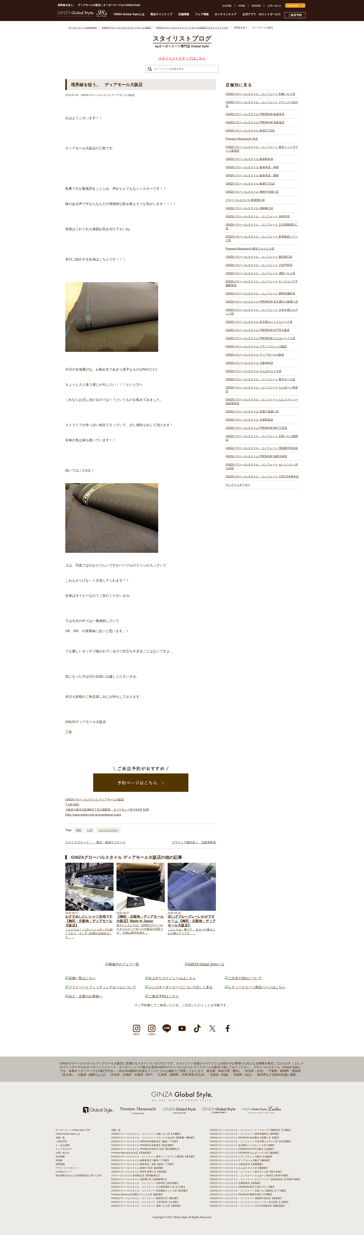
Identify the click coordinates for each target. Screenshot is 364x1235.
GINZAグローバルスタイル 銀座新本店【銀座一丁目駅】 (140, 1160)
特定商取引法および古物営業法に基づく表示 (79, 1175)
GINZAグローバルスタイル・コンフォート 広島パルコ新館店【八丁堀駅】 (248, 1190)
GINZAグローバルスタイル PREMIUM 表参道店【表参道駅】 (142, 1145)
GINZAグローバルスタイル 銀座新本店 (249, 159)
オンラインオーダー (238, 484)
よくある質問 (63, 1145)
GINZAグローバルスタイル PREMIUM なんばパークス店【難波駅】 (245, 1152)
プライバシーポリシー (67, 1168)
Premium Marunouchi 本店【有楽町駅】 (131, 1152)
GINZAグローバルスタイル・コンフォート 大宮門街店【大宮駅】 (145, 1202)
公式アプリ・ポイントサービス (261, 14)
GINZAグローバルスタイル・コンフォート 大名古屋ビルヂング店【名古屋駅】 (251, 1141)
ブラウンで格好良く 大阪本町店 (194, 842)
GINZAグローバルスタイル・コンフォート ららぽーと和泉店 (262, 389)
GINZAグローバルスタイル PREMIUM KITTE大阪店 (258, 330)
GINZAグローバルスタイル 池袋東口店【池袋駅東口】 (139, 1179)
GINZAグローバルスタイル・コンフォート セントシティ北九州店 (262, 466)
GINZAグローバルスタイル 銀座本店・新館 (252, 175)
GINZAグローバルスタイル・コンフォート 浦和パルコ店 (260, 273)
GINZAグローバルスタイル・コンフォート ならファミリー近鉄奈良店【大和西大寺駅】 (255, 1179)
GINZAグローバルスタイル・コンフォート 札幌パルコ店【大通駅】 (146, 1134)
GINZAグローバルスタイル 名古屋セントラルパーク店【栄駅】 (243, 1145)
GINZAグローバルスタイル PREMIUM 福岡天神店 (256, 456)
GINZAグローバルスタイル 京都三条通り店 (252, 411)
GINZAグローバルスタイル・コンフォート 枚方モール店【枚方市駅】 (246, 1171)
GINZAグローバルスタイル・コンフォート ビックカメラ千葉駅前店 (262, 283)
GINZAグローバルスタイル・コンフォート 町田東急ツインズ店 (262, 238)
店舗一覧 (60, 1137)
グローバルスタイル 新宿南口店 (245, 200)
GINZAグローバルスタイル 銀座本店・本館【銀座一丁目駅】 (143, 1164)
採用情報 (256, 5)
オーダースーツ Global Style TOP (73, 1130)
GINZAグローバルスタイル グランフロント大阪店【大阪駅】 (241, 1156)
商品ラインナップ (161, 14)
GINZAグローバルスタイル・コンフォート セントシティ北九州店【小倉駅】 (249, 1202)
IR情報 (241, 5)
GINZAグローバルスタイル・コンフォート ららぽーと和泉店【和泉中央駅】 (249, 1175)
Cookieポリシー (64, 1171)
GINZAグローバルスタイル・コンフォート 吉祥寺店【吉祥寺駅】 (145, 1183)
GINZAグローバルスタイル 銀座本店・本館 (252, 167)
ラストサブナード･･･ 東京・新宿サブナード (95, 842)
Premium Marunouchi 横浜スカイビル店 (250, 248)
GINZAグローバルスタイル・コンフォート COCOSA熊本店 (262, 476)
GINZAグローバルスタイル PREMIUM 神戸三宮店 (256, 427)
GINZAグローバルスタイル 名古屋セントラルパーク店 (259, 321)
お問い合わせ (274, 5)
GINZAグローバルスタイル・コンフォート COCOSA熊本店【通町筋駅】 (248, 1205)
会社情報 (227, 5)
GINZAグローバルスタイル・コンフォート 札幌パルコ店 (260, 94)
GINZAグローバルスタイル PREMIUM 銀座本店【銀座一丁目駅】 (145, 1141)
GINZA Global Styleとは (129, 14)
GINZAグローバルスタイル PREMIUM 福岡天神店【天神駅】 (241, 1194)
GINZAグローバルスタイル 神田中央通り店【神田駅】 (139, 1171)
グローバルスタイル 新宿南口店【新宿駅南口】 (136, 1175)
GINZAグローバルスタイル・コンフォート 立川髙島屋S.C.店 (262, 226)
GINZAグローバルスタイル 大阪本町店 (249, 362)
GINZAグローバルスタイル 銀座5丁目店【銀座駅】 (137, 1168)
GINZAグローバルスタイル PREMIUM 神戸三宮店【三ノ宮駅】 (242, 1187)
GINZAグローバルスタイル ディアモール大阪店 (255, 354)
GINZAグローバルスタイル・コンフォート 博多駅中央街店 (262, 448)
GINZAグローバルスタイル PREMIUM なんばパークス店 (260, 338)
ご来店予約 (295, 15)
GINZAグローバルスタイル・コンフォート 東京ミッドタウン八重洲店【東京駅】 (153, 1156)
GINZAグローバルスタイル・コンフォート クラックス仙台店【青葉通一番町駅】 (153, 1137)
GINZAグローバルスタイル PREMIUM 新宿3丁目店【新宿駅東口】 (145, 1149)
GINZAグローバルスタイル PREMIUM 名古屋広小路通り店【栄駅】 (245, 1137)
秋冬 (78, 830)
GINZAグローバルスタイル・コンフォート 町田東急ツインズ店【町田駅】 (150, 1190)
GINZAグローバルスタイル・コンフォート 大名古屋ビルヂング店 (262, 311)
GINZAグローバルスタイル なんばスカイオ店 (253, 371)
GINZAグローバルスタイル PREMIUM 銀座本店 (255, 114)
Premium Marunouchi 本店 (242, 138)
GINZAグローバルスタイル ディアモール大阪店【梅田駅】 (240, 1160)
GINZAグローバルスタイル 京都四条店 (249, 419)
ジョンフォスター (108, 830)
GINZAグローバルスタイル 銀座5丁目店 (250, 183)
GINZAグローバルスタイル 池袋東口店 (249, 208)
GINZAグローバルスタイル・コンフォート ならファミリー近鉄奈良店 (262, 401)
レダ (89, 830)
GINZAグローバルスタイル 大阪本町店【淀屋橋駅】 (237, 1164)
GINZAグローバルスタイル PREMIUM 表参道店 (255, 122)
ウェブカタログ (64, 1149)
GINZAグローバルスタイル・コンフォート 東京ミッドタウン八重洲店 (262, 148)
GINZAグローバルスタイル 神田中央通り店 (252, 191)
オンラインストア (226, 14)
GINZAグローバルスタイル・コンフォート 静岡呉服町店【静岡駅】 (245, 1134)
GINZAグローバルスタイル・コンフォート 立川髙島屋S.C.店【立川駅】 (148, 1187)
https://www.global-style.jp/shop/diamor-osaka (93, 814)
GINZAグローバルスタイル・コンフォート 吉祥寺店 (258, 216)
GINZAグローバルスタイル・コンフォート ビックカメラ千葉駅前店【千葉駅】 (251, 1130)
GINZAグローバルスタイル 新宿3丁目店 (250, 130)
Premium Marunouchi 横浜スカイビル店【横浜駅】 (137, 1194)
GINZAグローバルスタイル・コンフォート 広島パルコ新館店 (262, 438)
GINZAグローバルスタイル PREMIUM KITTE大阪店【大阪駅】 (242, 1149)
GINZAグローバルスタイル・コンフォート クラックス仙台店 (262, 104)
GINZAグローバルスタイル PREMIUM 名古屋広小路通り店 (262, 301)
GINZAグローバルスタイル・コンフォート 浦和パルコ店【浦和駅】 (146, 1205)
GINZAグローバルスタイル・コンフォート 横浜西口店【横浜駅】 (145, 1198)
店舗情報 (183, 14)
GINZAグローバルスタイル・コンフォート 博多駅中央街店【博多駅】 (246, 1198)
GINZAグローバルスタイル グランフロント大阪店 (256, 346)
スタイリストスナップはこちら (182, 58)
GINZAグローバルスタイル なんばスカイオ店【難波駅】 (239, 1168)
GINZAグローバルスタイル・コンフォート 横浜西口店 (259, 256)
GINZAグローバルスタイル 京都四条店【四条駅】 (236, 1183)
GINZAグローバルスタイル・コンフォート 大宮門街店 (259, 265)
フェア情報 (202, 14)
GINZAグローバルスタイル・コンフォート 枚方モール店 (260, 379)
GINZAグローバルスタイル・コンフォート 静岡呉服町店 (260, 293)
